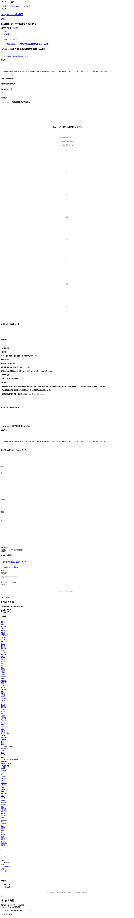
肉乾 (2, 665)
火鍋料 (3, 672)
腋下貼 (3, 644)
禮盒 (2, 659)
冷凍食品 (4, 676)
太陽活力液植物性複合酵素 (9, 759)
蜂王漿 (3, 722)
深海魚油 (4, 726)
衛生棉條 (4, 815)
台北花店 (4, 783)
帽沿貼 (3, 624)
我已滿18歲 (4, 914)
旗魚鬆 (3, 657)
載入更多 (3, 573)
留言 (17, 562)
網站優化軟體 (5, 766)
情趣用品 (4, 802)
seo (2, 821)
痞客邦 (13, 562)
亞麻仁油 (4, 720)
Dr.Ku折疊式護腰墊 (7, 746)
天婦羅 (3, 670)
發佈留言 (3, 584)
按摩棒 (3, 804)
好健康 (3, 716)
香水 (2, 832)
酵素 (2, 729)
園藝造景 (4, 737)
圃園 (2, 837)
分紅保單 (4, 735)
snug (2, 466)
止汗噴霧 (4, 648)
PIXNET (53, 892)
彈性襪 (3, 789)
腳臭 (2, 628)
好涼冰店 (4, 637)
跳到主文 (4, 19)
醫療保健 (16, 28)
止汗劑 (3, 646)
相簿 (5, 32)
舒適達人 (4, 818)
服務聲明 (84, 892)
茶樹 (2, 830)
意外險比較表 (5, 733)
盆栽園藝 (4, 740)
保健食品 (4, 718)
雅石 (2, 742)
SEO (2, 772)
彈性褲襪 (4, 794)
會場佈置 (4, 780)
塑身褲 (3, 841)
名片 (5, 36)
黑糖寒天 (4, 761)
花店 (2, 774)
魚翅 (2, 679)
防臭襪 (3, 633)
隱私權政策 (77, 892)
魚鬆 (2, 512)
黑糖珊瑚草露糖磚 (6, 764)
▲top (2, 570)
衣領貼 (3, 622)
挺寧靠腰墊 (4, 748)
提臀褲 (3, 845)
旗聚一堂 (4, 655)
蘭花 (2, 744)
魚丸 (2, 668)
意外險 (3, 731)
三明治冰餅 (4, 635)
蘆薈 (2, 826)
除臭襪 (3, 631)
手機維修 (4, 811)
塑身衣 (3, 499)
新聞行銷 (4, 824)
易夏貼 (3, 641)
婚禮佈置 (4, 778)
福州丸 (3, 674)
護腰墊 (3, 755)
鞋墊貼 (3, 650)
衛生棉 (3, 813)
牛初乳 (3, 724)
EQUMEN (4, 843)
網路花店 (4, 776)
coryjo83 (3, 551)
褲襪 (2, 791)
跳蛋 (2, 807)
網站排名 (4, 770)
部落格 (6, 34)
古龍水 (3, 834)
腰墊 (2, 753)
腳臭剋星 (4, 626)
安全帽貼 (4, 639)
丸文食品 (4, 652)
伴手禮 (3, 661)
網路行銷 (4, 820)
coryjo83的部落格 (12, 14)
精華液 (3, 828)
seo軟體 (3, 768)
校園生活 (15, 567)
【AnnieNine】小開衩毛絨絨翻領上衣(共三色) (26, 44)
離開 (10, 914)
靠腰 (2, 750)
